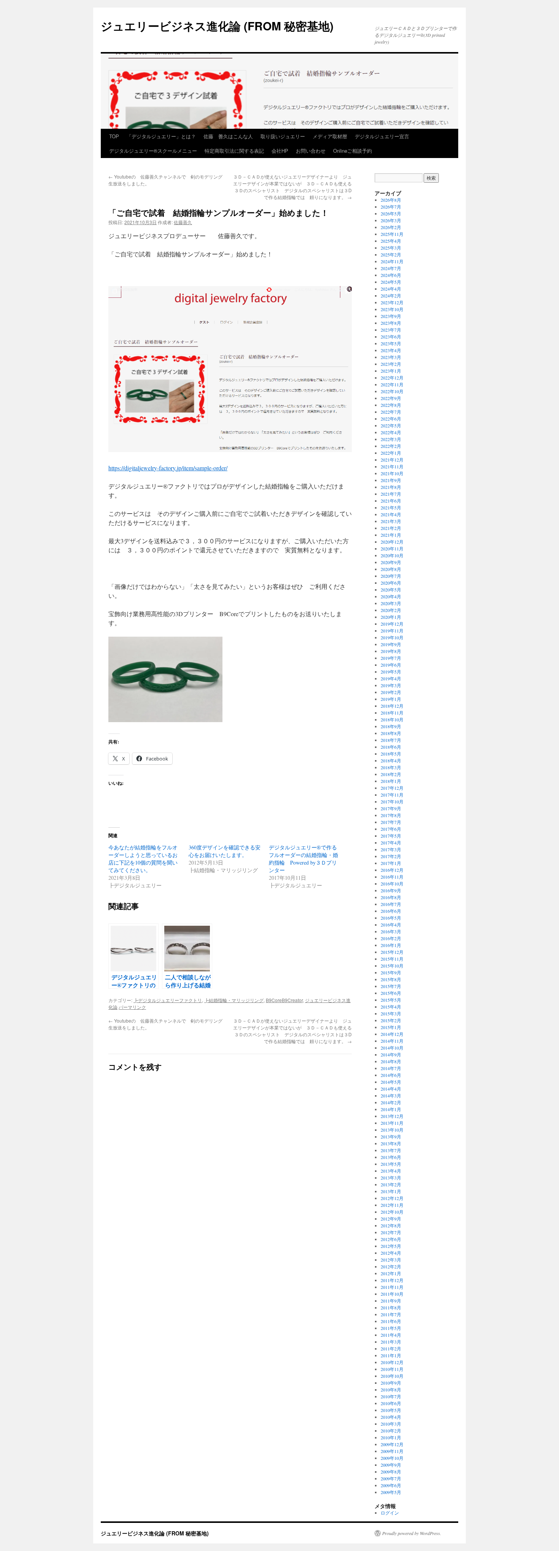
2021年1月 (391, 535)
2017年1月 (391, 863)
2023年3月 (391, 357)
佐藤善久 (183, 222)
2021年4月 (391, 514)
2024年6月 (391, 275)
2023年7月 (391, 330)
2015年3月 (391, 1013)
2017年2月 (391, 856)
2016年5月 (391, 918)
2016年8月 (391, 897)
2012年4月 (391, 1253)
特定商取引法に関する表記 (234, 150)
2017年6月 (391, 829)
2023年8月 (391, 323)
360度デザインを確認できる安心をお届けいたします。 (224, 851)
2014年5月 (391, 1082)
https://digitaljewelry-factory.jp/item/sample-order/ (167, 468)
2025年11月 (392, 234)
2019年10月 (392, 637)
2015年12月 (392, 952)
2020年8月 (391, 569)
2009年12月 (392, 1444)
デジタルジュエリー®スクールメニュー (153, 150)
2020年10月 (392, 555)
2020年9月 (391, 562)
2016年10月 (392, 884)
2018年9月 (391, 726)
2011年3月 (391, 1342)
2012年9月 (391, 1219)
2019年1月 (391, 699)
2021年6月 (391, 501)
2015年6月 (391, 993)
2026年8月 (391, 200)
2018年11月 (392, 713)
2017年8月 (391, 815)
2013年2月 (391, 1184)
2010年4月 (391, 1417)
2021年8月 (391, 487)
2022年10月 (392, 391)
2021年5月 (391, 507)
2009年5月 (391, 1492)
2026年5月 (391, 213)
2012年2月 (391, 1266)
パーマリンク (132, 1007)
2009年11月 (392, 1451)
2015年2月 (391, 1020)
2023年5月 (391, 343)
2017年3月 (391, 849)
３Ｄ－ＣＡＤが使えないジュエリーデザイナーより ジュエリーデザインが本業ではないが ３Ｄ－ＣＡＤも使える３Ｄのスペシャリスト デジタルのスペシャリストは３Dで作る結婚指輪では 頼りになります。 (292, 186)
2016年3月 (391, 931)
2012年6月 (391, 1239)
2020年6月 (391, 583)
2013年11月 (392, 1123)
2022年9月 (391, 398)
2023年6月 (391, 337)
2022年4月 (391, 432)
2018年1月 (391, 781)
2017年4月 (391, 843)
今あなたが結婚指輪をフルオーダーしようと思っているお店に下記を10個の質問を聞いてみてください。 (143, 859)
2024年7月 (391, 268)
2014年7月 (391, 1068)
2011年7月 (391, 1314)
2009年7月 (391, 1478)
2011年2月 (391, 1348)
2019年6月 (391, 665)
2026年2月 (391, 227)
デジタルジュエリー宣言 (382, 136)
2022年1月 (391, 453)
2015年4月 (391, 1007)
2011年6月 (391, 1321)
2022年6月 (391, 419)
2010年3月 (391, 1424)
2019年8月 (391, 651)
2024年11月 (392, 261)
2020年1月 (391, 617)
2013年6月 (391, 1157)
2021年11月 (392, 466)
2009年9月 (391, 1465)
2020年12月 (392, 542)
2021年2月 (391, 528)
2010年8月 (391, 1390)
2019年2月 (391, 692)
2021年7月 (391, 494)
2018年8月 (391, 733)
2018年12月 (392, 706)
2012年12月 (392, 1198)
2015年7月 (391, 986)
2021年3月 (391, 521)
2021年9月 (391, 480)
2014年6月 (391, 1075)
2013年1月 (391, 1191)
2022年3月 (391, 439)
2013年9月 (391, 1137)
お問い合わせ (311, 150)
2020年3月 (391, 603)
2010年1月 (391, 1437)
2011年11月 (392, 1287)
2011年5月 (391, 1328)
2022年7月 (391, 412)
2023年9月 (391, 316)
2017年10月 (392, 801)
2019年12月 (392, 624)
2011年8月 (391, 1307)
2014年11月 (392, 1041)
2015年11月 (392, 959)
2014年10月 (392, 1048)
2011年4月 (391, 1335)
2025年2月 (391, 254)
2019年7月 (391, 658)
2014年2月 (391, 1102)
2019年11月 (392, 631)
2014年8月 (391, 1061)
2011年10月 (392, 1294)
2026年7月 (391, 207)
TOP (114, 136)
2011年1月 (391, 1355)
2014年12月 (392, 1034)
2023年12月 (392, 302)
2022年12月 (392, 378)
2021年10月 (392, 473)
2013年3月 (391, 1178)
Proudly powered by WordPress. (411, 1533)
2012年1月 (391, 1273)
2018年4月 (391, 760)
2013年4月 (391, 1171)
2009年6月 (391, 1485)
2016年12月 (392, 870)
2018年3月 (391, 767)
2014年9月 (391, 1054)
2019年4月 (391, 678)
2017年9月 (391, 808)
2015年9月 (391, 972)
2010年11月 (392, 1369)
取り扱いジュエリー (282, 136)
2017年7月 (391, 822)
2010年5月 (391, 1410)
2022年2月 (391, 446)
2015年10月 (392, 966)
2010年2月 (391, 1431)
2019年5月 (391, 672)
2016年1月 (391, 945)
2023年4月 (391, 350)
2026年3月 (391, 220)
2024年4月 (391, 289)
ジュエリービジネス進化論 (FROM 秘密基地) (217, 25)
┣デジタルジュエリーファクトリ (167, 1000)
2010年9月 (391, 1383)
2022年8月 (391, 405)
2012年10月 (392, 1212)
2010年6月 (391, 1403)
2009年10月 (392, 1458)
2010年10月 (392, 1376)
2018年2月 (391, 774)
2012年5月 (391, 1246)
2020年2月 (391, 610)
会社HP (280, 150)
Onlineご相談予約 (352, 150)
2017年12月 (392, 788)
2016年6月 (391, 911)
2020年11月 (392, 548)
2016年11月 (392, 877)
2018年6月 (391, 747)
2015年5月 (391, 1000)
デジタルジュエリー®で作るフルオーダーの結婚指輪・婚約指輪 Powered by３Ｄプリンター (303, 859)
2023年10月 (392, 309)
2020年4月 (391, 596)
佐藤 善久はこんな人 (228, 136)
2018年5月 (391, 754)
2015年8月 (391, 979)
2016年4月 (391, 925)
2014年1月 (391, 1109)
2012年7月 (391, 1232)
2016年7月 (391, 904)
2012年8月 (391, 1225)
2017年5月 (391, 836)
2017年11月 (392, 795)
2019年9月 (391, 644)
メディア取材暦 (330, 136)
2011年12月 (392, 1280)
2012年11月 (392, 1205)
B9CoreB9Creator (284, 1000)
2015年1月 (391, 1027)
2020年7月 (391, 576)
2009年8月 (391, 1472)
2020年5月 (391, 590)
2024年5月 (391, 282)
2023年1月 (391, 371)
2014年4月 (391, 1089)
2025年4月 (391, 241)
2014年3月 (391, 1095)
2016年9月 (391, 890)
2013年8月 (391, 1143)
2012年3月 (391, 1260)
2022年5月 (391, 425)
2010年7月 (391, 1396)
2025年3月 (391, 248)
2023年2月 (391, 364)
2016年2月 (391, 938)
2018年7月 (391, 740)
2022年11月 (392, 384)
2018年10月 (392, 719)
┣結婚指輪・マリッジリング (234, 1000)
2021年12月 (392, 460)
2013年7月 (391, 1150)
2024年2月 (391, 295)
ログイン (390, 1513)
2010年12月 (392, 1362)
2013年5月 (391, 1164)
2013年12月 (392, 1116)
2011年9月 (391, 1301)
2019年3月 (391, 685)
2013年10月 (392, 1130)
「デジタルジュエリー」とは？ (161, 136)
